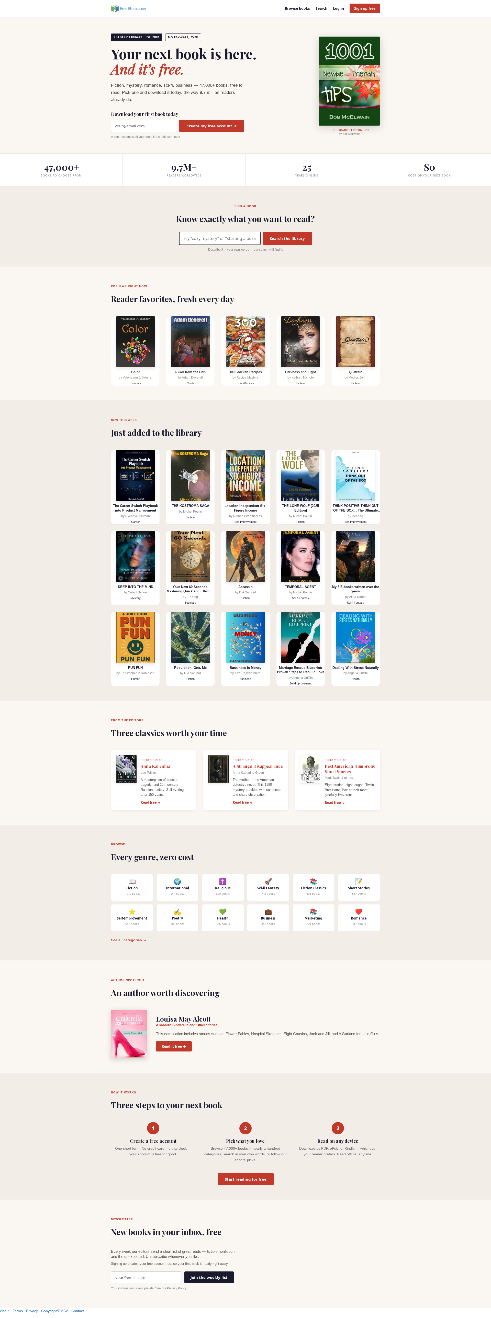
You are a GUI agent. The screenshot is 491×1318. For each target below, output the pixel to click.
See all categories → (129, 940)
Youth (190, 383)
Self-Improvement (245, 521)
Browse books (297, 8)
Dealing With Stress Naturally (355, 668)
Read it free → (174, 1046)
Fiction (300, 383)
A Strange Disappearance (258, 766)
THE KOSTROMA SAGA (190, 506)
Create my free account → (211, 125)
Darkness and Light (300, 372)
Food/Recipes (245, 383)
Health (356, 678)
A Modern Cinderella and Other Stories (186, 1025)
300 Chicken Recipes (245, 372)
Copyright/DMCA (54, 1311)
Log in (338, 8)
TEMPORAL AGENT (300, 587)
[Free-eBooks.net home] (133, 8)
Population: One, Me (190, 668)
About (4, 1311)
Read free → (151, 802)
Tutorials (135, 383)
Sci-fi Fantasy (300, 598)
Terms (18, 1311)
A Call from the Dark (190, 372)
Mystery (135, 598)
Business (190, 602)
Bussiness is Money (245, 668)
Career (135, 521)
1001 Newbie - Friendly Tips (349, 130)
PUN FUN (135, 668)
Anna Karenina (155, 766)
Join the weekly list (209, 1277)
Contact (77, 1311)
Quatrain (355, 372)
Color (135, 372)
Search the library (287, 238)
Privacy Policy (176, 1288)
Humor (135, 678)
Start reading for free (245, 1179)
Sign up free (364, 8)
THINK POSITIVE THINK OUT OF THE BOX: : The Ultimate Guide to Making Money (355, 510)
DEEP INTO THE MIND (135, 587)
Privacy (32, 1311)
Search (321, 8)
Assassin (245, 587)
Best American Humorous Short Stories (350, 768)
